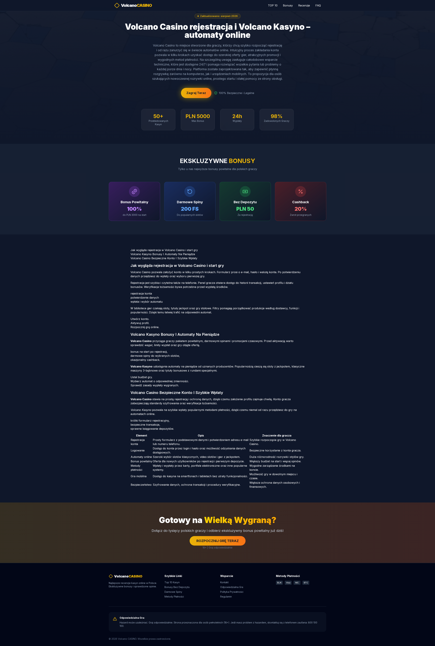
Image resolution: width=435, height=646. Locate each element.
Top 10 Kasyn (172, 582)
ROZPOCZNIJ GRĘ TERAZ (217, 541)
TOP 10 (272, 5)
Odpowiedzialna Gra (231, 587)
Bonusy (288, 5)
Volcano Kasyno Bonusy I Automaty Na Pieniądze (162, 254)
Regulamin (226, 596)
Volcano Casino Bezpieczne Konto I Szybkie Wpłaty (163, 258)
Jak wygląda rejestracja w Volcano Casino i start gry (164, 250)
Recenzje (304, 5)
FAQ (318, 5)
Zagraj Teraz (196, 93)
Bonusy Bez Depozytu (177, 587)
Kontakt (224, 582)
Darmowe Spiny (173, 591)
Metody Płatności (174, 596)
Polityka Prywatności (231, 591)
